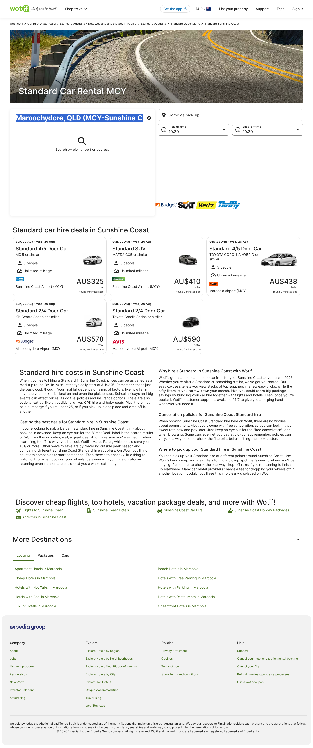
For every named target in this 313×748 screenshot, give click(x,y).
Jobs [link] (13, 658)
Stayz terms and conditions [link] (180, 674)
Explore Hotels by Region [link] (103, 651)
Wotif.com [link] (16, 23)
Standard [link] (49, 23)
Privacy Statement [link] (174, 651)
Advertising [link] (17, 698)
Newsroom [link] (17, 682)
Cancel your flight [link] (249, 666)
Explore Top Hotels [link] (98, 682)
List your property (233, 9)
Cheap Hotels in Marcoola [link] (35, 578)
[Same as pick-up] (230, 115)
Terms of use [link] (170, 666)
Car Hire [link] (33, 23)
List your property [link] (22, 666)
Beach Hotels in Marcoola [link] (178, 569)
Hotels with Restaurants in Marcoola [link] (186, 597)
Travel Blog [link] (93, 698)
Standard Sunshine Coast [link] (221, 23)
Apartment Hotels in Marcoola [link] (38, 569)
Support (262, 9)
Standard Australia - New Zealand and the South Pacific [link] (98, 23)
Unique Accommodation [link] (102, 690)
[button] (156, 160)
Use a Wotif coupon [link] (250, 682)
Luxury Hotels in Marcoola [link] (35, 606)
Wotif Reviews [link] (95, 705)
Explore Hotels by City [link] (101, 674)
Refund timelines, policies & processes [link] (263, 674)
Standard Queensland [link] (185, 23)
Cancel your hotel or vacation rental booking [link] (267, 658)
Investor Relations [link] (22, 690)
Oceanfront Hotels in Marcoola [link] (182, 606)
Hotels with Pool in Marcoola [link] (37, 597)
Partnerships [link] (18, 674)
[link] (50, 511)
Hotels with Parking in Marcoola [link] (183, 587)
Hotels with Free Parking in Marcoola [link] (187, 578)
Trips (281, 9)
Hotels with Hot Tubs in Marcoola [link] (41, 587)
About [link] (14, 651)
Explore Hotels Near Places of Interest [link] (111, 666)
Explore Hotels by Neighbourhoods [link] (109, 658)
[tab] (23, 555)
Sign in (297, 9)
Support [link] (242, 651)
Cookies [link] (167, 658)
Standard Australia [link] (153, 23)
